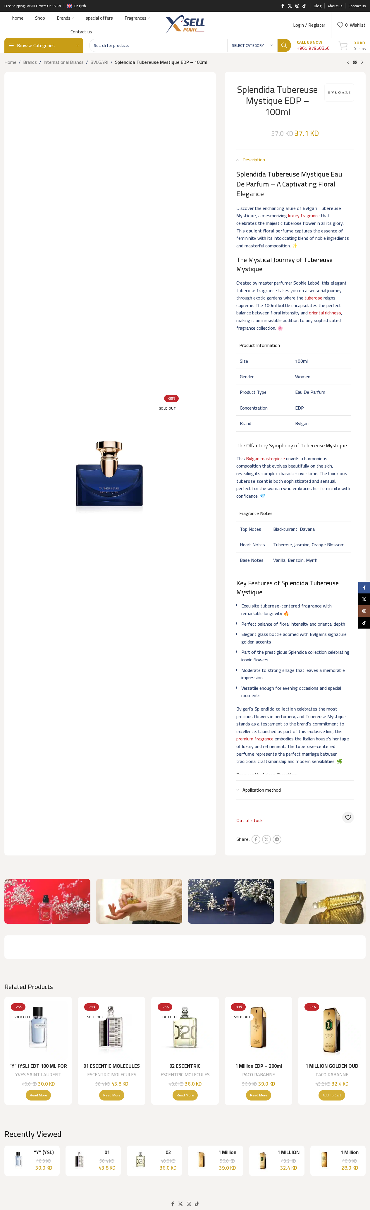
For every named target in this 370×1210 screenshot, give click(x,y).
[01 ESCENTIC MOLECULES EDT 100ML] (111, 1030)
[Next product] (362, 62)
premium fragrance (254, 738)
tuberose (313, 297)
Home (10, 62)
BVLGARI (99, 62)
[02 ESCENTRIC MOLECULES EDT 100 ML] (185, 1030)
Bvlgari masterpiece (265, 458)
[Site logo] (185, 24)
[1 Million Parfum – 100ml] (324, 1161)
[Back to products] (355, 62)
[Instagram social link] (297, 6)
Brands (30, 62)
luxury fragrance (304, 215)
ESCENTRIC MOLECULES (111, 1074)
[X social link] (290, 6)
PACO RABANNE (258, 1074)
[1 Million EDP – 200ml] (258, 1030)
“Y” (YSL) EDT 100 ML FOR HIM (38, 1069)
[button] (332, 1095)
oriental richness (325, 312)
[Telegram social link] (277, 839)
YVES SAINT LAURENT (38, 1074)
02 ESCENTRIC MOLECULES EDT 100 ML (185, 1069)
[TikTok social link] (304, 6)
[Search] (284, 45)
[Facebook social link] (282, 6)
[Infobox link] (313, 45)
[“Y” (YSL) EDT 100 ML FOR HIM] (38, 1030)
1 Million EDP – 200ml (258, 1066)
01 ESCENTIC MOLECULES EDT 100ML (111, 1069)
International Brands (64, 62)
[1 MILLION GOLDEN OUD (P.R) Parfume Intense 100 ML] (331, 1030)
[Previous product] (348, 62)
